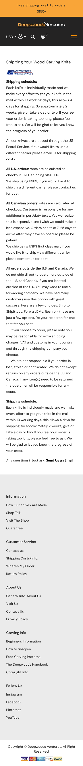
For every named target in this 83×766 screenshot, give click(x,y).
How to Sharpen (18, 649)
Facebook (13, 702)
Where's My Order (20, 566)
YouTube (12, 717)
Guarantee (14, 528)
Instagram (14, 694)
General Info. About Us (23, 596)
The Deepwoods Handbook (27, 664)
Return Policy (16, 574)
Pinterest (13, 710)
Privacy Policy (17, 619)
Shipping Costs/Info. (22, 558)
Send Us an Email (59, 460)
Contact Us (15, 611)
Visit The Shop (17, 520)
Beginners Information (23, 641)
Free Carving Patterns (23, 657)
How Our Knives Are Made (26, 505)
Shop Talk (13, 513)
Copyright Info (17, 672)
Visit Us (12, 604)
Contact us (15, 550)
